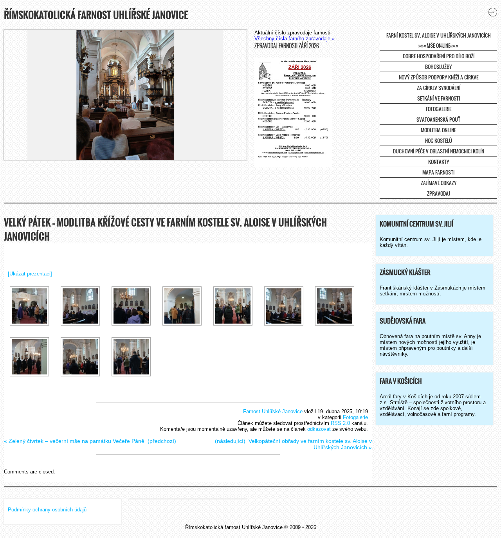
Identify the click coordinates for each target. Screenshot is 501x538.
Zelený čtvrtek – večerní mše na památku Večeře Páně (76, 441)
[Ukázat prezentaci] (30, 274)
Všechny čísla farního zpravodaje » (294, 38)
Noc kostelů (438, 140)
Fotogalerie (438, 109)
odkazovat (319, 429)
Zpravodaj (438, 193)
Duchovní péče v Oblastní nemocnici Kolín (438, 151)
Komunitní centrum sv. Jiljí (416, 224)
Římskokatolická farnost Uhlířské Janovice (96, 15)
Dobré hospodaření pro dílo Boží (438, 56)
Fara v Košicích (401, 381)
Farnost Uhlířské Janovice (273, 411)
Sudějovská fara (402, 321)
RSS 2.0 (340, 423)
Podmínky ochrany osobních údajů (47, 510)
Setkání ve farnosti (438, 98)
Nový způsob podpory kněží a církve (438, 77)
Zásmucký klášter (405, 272)
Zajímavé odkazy (438, 183)
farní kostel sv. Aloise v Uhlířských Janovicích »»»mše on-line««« (438, 40)
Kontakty (438, 162)
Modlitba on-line (438, 130)
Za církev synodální (438, 88)
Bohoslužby (438, 66)
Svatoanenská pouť (438, 119)
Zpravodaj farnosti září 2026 (286, 45)
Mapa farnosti (438, 172)
